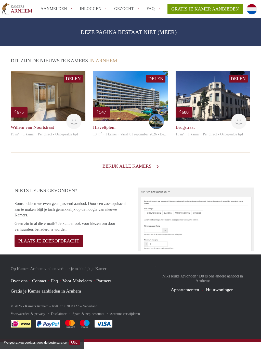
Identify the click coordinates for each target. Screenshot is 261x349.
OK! (75, 342)
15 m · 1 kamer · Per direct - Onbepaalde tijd (209, 134)
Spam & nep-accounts (88, 314)
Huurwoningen (219, 289)
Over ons (19, 280)
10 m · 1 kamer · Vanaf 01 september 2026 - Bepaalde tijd (136, 134)
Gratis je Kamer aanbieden (205, 8)
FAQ (151, 8)
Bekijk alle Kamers (127, 166)
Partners (103, 280)
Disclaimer (59, 314)
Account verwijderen (125, 314)
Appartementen (185, 289)
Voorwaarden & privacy (28, 314)
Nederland (90, 306)
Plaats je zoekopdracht (48, 240)
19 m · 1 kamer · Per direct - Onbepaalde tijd (44, 134)
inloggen (90, 8)
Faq (54, 280)
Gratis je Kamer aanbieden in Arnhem (46, 291)
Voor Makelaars (77, 280)
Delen (73, 78)
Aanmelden (54, 8)
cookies (30, 342)
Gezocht (124, 8)
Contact (39, 280)
